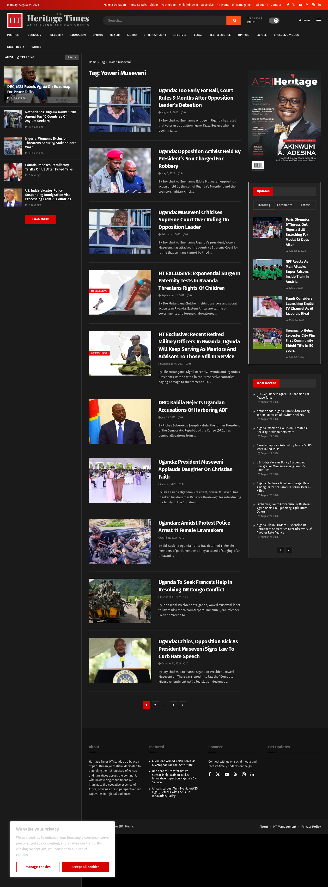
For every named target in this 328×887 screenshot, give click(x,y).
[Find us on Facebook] (288, 5)
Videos (154, 4)
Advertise (207, 4)
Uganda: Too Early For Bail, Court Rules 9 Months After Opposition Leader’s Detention (195, 98)
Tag (102, 62)
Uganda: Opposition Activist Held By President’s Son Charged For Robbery (199, 159)
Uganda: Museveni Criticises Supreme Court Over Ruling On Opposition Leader (193, 220)
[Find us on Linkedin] (252, 774)
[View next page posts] (288, 550)
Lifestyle (180, 34)
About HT (262, 4)
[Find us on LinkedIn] (319, 5)
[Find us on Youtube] (300, 5)
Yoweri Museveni (120, 62)
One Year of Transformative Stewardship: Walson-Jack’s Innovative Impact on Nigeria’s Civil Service (175, 776)
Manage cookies (38, 867)
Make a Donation (115, 4)
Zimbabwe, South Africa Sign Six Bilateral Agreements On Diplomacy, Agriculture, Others (284, 508)
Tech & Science (220, 34)
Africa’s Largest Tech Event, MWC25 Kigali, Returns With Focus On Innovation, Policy (175, 792)
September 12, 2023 (172, 295)
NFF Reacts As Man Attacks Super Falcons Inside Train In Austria (297, 271)
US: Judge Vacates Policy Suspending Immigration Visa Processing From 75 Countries (48, 194)
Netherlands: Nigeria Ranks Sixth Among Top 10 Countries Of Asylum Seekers (50, 116)
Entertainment (155, 34)
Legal (198, 34)
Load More (40, 219)
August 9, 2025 (169, 112)
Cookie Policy (40, 855)
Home (93, 62)
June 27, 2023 (168, 484)
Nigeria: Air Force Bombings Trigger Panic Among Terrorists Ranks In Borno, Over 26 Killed (284, 487)
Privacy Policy (311, 826)
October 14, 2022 (171, 663)
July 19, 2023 (168, 417)
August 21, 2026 (269, 516)
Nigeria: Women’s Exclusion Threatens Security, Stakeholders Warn (50, 143)
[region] (62, 849)
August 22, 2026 (269, 453)
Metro (132, 34)
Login (306, 20)
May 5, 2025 (168, 173)
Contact (276, 4)
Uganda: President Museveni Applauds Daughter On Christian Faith (195, 469)
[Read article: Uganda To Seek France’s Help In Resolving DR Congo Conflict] (120, 601)
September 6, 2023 (172, 363)
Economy (34, 34)
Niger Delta (15, 47)
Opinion (243, 34)
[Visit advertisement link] (284, 121)
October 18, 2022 (171, 597)
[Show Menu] (318, 20)
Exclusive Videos (286, 34)
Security (56, 34)
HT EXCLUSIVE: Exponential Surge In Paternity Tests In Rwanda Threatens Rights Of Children (199, 281)
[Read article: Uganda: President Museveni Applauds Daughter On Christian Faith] (120, 480)
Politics (13, 34)
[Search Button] (233, 20)
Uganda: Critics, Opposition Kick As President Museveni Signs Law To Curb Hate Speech (198, 649)
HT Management (242, 4)
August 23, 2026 (269, 402)
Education (78, 34)
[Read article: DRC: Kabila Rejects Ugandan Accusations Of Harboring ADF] (120, 421)
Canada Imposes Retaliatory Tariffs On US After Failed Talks (49, 167)
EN (249, 22)
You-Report (168, 4)
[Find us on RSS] (307, 5)
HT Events (223, 4)
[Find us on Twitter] (294, 5)
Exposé (261, 34)
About (264, 826)
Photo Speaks (138, 4)
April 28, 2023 (169, 537)
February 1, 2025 (170, 234)
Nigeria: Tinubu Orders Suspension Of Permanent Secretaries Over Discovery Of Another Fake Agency (284, 528)
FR (253, 22)
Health (115, 34)
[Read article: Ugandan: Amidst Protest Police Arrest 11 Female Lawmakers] (120, 541)
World (36, 47)
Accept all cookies (85, 867)
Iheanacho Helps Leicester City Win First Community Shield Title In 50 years (300, 340)
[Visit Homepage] (48, 20)
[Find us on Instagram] (313, 5)
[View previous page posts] (280, 550)
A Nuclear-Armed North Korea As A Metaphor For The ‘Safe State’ (173, 763)
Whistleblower (188, 4)
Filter (70, 57)
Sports (98, 34)
